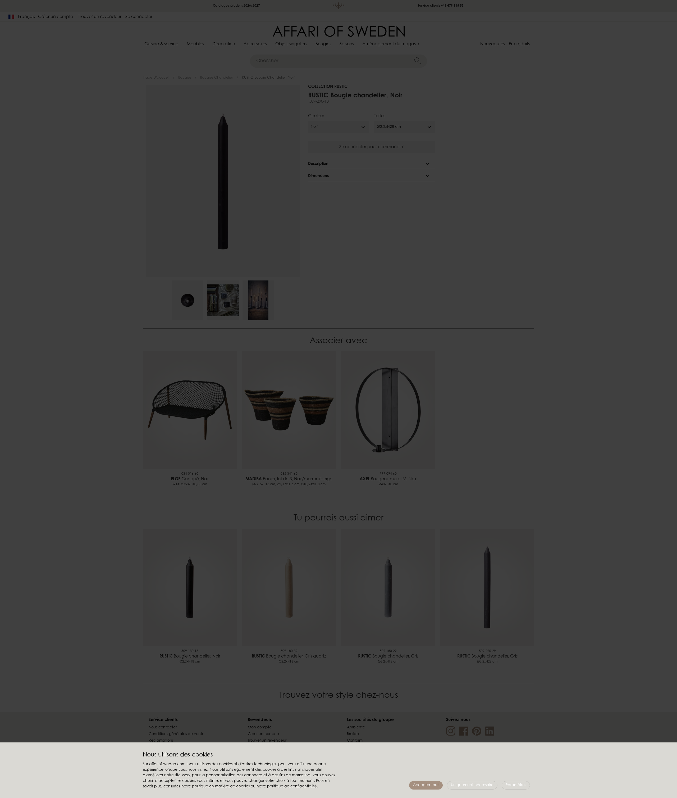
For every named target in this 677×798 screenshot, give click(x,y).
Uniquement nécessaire (472, 785)
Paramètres (516, 785)
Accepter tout (426, 785)
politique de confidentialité (292, 786)
